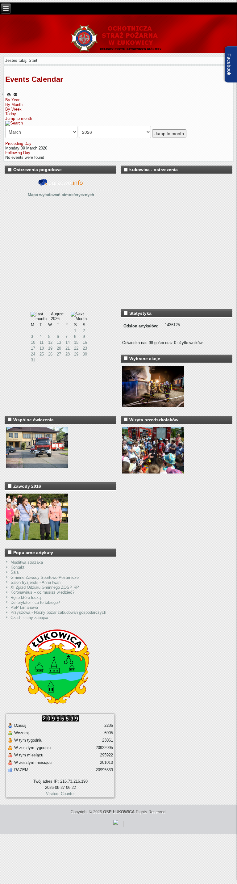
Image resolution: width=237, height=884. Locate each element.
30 (85, 354)
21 (67, 348)
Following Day (17, 152)
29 (76, 354)
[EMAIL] (15, 94)
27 (59, 354)
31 (33, 360)
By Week (13, 109)
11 (42, 342)
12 (50, 342)
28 (67, 354)
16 (85, 342)
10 (33, 342)
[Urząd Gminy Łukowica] (54, 702)
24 (33, 354)
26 (50, 354)
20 (59, 348)
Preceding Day (18, 143)
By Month (14, 104)
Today (10, 114)
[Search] (14, 123)
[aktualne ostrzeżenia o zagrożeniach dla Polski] (60, 185)
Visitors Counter (60, 793)
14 (67, 342)
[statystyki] (115, 825)
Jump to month (18, 118)
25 (42, 354)
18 (42, 348)
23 (85, 348)
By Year (12, 100)
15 (76, 342)
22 (76, 348)
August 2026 (57, 316)
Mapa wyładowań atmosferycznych (61, 194)
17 (33, 348)
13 (59, 342)
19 (50, 348)
